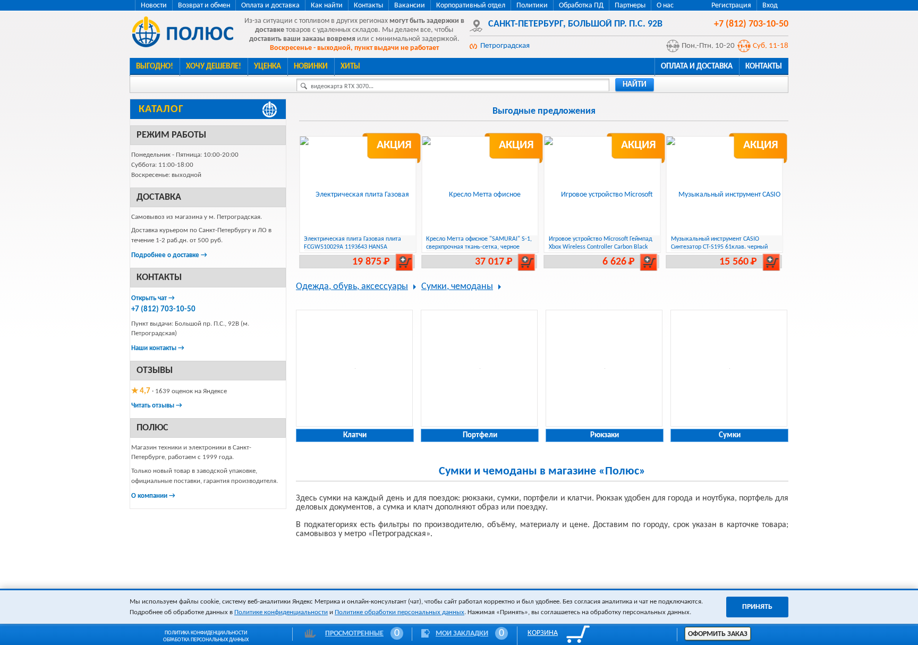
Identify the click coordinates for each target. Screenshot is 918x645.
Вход (770, 6)
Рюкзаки (604, 435)
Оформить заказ (717, 634)
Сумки (730, 435)
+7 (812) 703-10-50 (163, 309)
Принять (757, 607)
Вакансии (409, 6)
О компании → (153, 496)
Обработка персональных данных (206, 640)
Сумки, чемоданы (457, 287)
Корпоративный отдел (470, 6)
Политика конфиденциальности (206, 633)
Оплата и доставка (270, 6)
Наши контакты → (157, 348)
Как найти (327, 6)
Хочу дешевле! (213, 67)
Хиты (350, 67)
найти (635, 85)
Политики (532, 6)
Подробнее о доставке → (169, 255)
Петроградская (505, 46)
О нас (665, 6)
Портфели (480, 435)
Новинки (311, 67)
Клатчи (355, 435)
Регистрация (731, 6)
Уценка (267, 67)
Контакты (368, 6)
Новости (154, 6)
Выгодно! (154, 67)
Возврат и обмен (204, 6)
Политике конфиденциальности (281, 612)
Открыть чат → (153, 298)
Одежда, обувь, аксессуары (352, 287)
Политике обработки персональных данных (399, 612)
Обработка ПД (581, 6)
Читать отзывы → (156, 405)
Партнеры (630, 6)
